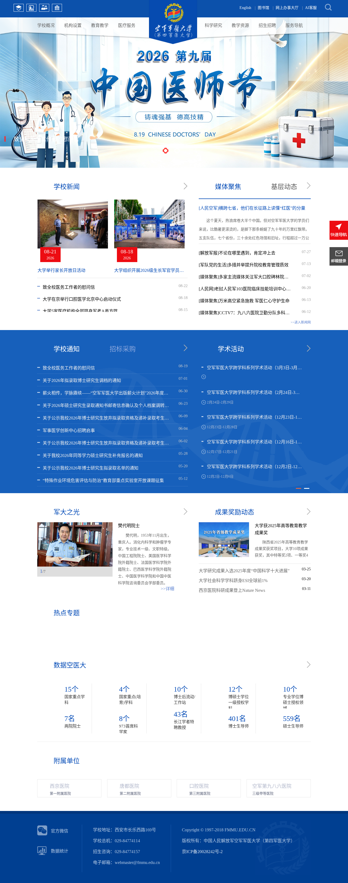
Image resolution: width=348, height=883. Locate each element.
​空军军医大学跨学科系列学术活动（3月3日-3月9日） (255, 367)
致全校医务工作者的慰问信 (69, 287)
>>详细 (167, 588)
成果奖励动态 (234, 512)
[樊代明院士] (75, 544)
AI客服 (311, 8)
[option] (252, 426)
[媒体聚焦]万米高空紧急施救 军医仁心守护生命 (244, 301)
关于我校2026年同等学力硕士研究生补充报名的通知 (93, 455)
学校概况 (46, 25)
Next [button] (107, 572)
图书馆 (263, 8)
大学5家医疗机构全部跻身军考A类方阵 (80, 311)
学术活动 (231, 349)
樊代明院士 (129, 525)
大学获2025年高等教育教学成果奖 (281, 529)
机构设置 (73, 25)
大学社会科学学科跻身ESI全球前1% (233, 580)
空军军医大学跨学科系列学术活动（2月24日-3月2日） (255, 392)
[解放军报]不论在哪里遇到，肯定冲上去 (237, 253)
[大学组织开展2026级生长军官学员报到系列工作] (149, 230)
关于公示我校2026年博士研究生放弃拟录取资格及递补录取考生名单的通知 (107, 418)
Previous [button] (97, 572)
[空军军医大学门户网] (173, 43)
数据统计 (59, 851)
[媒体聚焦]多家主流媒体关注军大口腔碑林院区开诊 (245, 277)
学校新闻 (67, 186)
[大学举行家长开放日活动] (73, 230)
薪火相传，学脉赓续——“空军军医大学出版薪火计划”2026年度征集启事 (107, 393)
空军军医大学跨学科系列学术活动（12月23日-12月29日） (255, 417)
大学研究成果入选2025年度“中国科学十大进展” (244, 570)
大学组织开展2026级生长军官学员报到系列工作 (149, 270)
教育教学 (99, 25)
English (245, 8)
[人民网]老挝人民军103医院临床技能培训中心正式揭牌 (245, 289)
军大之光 (67, 512)
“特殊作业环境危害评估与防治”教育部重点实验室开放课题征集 (103, 480)
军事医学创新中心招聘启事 (69, 430)
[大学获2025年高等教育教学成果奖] (224, 556)
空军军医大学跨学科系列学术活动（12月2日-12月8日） (255, 466)
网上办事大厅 (287, 8)
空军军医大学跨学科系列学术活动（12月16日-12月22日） (255, 442)
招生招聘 (267, 25)
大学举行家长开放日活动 (61, 270)
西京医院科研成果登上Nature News (232, 590)
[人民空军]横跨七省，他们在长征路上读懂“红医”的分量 (252, 208)
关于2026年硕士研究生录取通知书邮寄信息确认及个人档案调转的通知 (107, 405)
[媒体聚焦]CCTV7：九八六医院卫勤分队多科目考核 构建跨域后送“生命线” (245, 312)
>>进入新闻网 (301, 322)
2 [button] (306, 490)
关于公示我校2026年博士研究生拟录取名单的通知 (90, 468)
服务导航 (294, 25)
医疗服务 (126, 25)
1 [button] (298, 490)
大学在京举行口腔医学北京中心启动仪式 (82, 299)
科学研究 (213, 25)
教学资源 (240, 25)
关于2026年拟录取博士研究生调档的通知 (82, 380)
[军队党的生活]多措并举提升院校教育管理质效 (243, 265)
